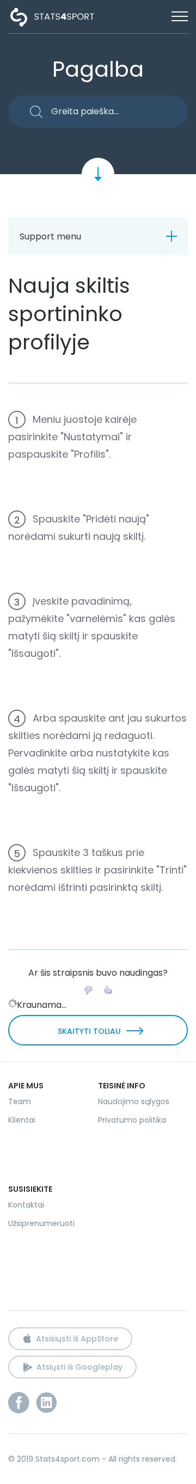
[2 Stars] (107, 990)
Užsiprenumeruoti (41, 1223)
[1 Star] (88, 990)
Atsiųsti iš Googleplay (79, 1367)
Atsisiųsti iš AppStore (77, 1338)
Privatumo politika (132, 1119)
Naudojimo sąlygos (133, 1101)
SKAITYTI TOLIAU (89, 1031)
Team (19, 1101)
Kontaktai (26, 1204)
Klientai (21, 1119)
